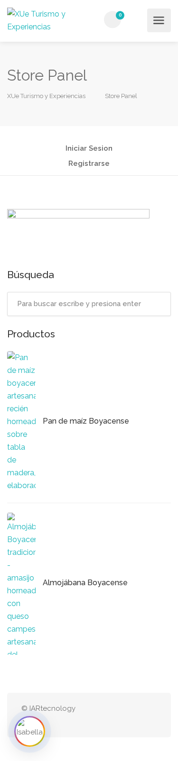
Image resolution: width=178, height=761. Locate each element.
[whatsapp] (119, 715)
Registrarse (89, 164)
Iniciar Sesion (89, 149)
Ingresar (137, 19)
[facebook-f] (151, 715)
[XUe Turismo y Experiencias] (47, 20)
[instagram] (135, 715)
